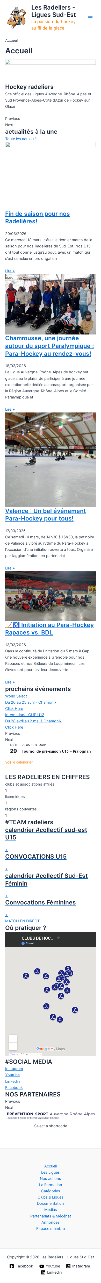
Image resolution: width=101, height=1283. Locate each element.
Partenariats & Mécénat (50, 1216)
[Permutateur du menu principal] (90, 17)
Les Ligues (50, 1172)
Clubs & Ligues (50, 1197)
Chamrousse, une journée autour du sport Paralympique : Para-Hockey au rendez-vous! (49, 345)
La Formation (50, 1184)
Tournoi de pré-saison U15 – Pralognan (56, 751)
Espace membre (50, 1228)
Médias (50, 1209)
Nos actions (50, 1178)
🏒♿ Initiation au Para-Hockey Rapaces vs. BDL (49, 628)
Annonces (50, 1222)
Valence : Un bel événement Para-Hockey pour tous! (45, 514)
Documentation (50, 1203)
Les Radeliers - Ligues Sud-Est (53, 11)
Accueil (50, 1166)
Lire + (10, 271)
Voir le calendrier (19, 762)
